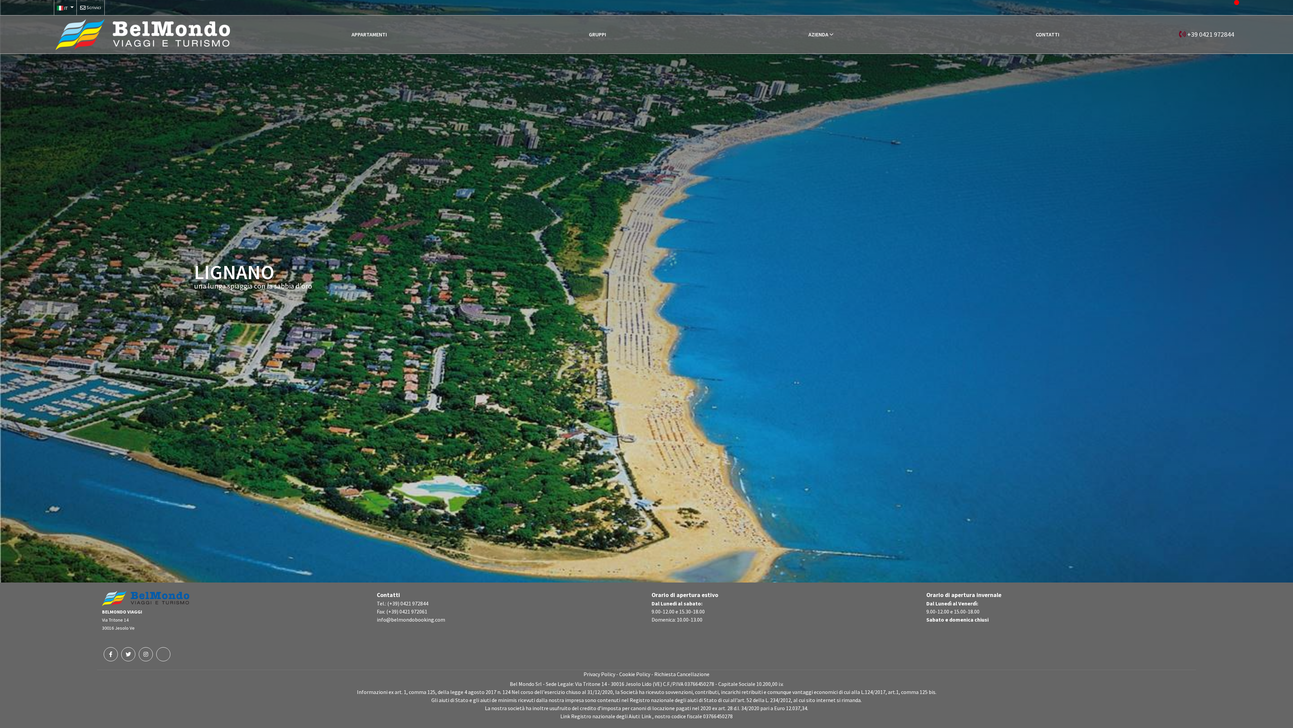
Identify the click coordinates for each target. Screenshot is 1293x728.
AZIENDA (818, 34)
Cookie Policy (634, 674)
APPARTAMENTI (369, 34)
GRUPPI (597, 34)
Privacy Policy (599, 674)
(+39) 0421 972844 (407, 603)
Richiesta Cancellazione (681, 674)
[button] (65, 7)
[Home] (143, 33)
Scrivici (94, 7)
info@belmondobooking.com (411, 619)
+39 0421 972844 (1210, 34)
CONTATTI (1047, 34)
